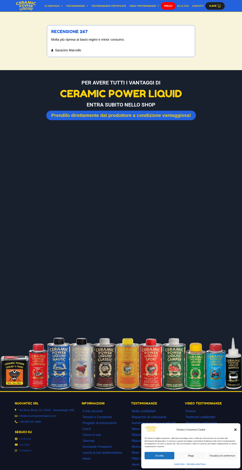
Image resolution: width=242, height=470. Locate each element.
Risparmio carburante (201, 423)
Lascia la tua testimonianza (102, 452)
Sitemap (88, 441)
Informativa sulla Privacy (196, 464)
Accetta (159, 455)
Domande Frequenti (96, 446)
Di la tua (183, 6)
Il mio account (92, 411)
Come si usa (91, 435)
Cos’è (86, 429)
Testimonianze (75, 6)
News (86, 458)
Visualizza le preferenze (222, 455)
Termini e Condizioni (97, 417)
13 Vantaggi (52, 6)
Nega (191, 455)
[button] (235, 429)
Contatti (197, 6)
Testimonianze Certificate (108, 6)
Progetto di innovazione (99, 423)
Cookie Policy (179, 464)
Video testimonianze (142, 6)
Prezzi (168, 6)
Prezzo (191, 411)
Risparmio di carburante (149, 417)
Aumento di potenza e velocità (154, 423)
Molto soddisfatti (144, 411)
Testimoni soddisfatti (200, 417)
